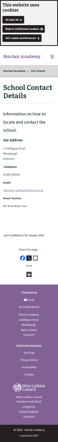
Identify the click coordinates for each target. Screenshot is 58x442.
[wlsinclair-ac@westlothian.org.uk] (29, 300)
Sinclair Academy (14, 71)
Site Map (29, 353)
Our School (38, 71)
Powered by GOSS (29, 435)
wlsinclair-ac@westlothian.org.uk (23, 190)
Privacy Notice (29, 360)
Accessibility (29, 367)
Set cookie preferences (21, 38)
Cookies (29, 375)
